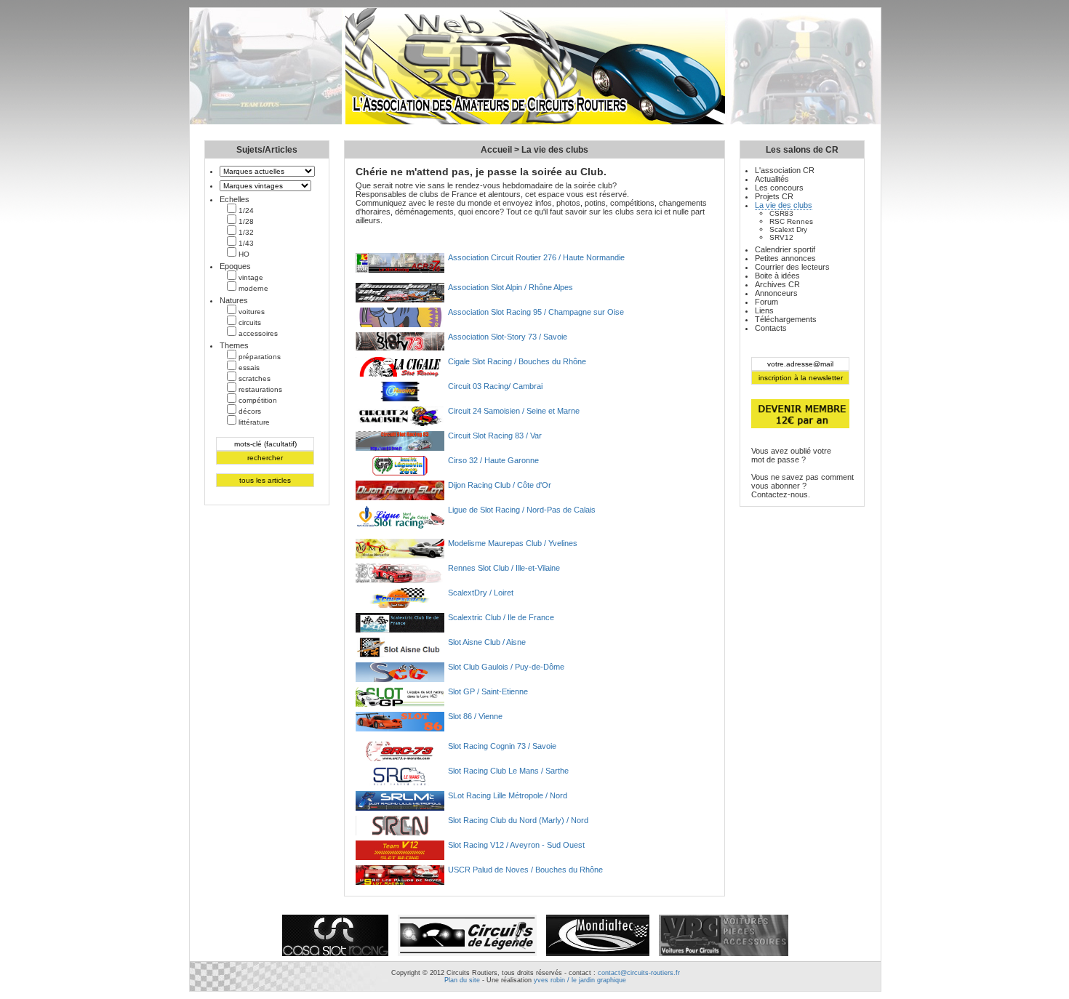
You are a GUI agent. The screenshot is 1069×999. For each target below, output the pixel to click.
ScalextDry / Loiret (480, 592)
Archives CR (777, 284)
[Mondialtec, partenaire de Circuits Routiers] (597, 956)
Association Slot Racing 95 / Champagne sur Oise (536, 312)
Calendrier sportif (785, 249)
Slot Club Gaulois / (506, 666)
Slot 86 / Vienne (475, 716)
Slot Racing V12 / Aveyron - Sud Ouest (516, 844)
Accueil (496, 150)
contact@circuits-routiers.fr (639, 972)
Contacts (771, 328)
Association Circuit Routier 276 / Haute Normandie (536, 257)
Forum (766, 301)
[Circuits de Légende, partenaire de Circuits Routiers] (467, 956)
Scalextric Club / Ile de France (501, 617)
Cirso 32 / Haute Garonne (493, 460)
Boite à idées (777, 275)
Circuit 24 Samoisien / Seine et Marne (514, 410)
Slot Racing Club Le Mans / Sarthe (508, 770)
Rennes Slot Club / (504, 567)
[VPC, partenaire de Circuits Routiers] (723, 956)
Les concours (779, 187)
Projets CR (774, 196)
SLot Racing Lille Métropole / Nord (507, 795)
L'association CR (784, 170)
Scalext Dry (788, 229)
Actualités (772, 178)
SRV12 (781, 237)
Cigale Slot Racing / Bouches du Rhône (517, 361)
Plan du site (462, 980)
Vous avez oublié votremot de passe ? (791, 455)
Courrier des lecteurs (792, 266)
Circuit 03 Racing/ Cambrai (495, 386)
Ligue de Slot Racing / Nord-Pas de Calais (522, 509)
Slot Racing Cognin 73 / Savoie (502, 746)
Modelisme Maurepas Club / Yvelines (512, 543)
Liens (764, 310)
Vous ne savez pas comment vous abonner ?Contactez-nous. (802, 486)
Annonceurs (776, 293)
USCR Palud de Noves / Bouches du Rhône (525, 869)
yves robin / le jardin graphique (580, 980)
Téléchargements (786, 319)
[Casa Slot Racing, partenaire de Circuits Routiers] (336, 956)
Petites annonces (785, 258)
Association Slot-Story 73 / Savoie (507, 336)
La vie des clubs (554, 150)
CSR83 (781, 213)
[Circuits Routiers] (535, 121)
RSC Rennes (791, 221)
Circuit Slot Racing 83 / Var (495, 435)
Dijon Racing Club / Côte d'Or (499, 485)
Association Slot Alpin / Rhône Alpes (510, 287)
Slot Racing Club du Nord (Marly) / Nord (518, 820)
